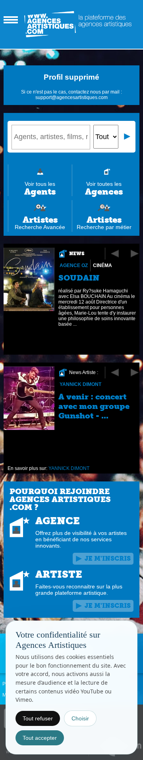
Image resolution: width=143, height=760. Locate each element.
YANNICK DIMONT (80, 384)
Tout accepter (40, 738)
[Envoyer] (127, 137)
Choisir (80, 718)
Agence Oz (74, 265)
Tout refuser (38, 718)
